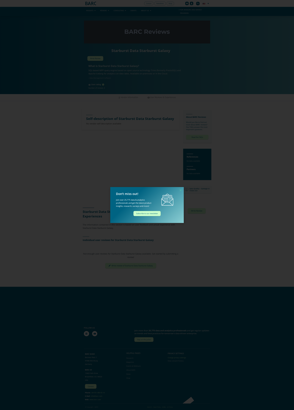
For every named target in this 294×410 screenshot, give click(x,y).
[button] (180, 190)
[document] (147, 205)
